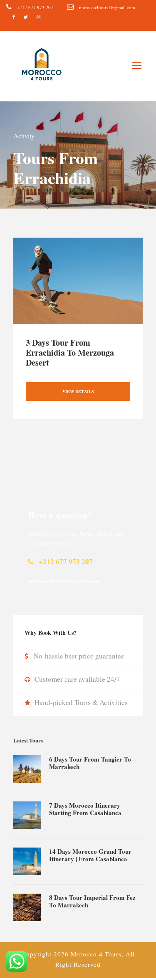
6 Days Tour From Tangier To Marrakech (90, 762)
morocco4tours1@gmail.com (107, 7)
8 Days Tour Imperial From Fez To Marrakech (92, 901)
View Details (78, 391)
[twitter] (26, 17)
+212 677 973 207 (35, 7)
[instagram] (38, 17)
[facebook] (13, 17)
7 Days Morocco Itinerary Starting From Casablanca (85, 809)
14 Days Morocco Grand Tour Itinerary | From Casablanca (90, 855)
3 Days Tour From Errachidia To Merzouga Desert (70, 353)
